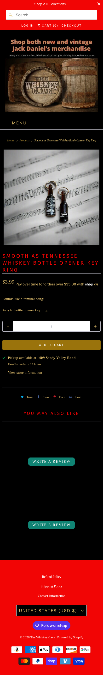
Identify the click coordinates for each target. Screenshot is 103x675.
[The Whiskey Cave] (51, 74)
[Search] (11, 15)
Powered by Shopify (70, 637)
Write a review (51, 461)
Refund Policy (51, 577)
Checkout (72, 25)
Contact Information (51, 596)
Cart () (49, 25)
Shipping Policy (52, 586)
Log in (27, 25)
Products (24, 140)
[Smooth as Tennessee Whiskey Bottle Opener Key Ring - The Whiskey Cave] (51, 197)
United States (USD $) (49, 610)
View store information (25, 372)
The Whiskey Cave (43, 637)
